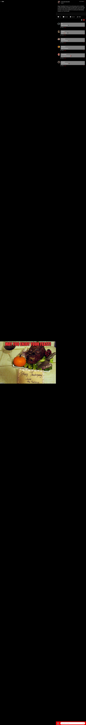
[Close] (2, 1)
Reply (65, 27)
